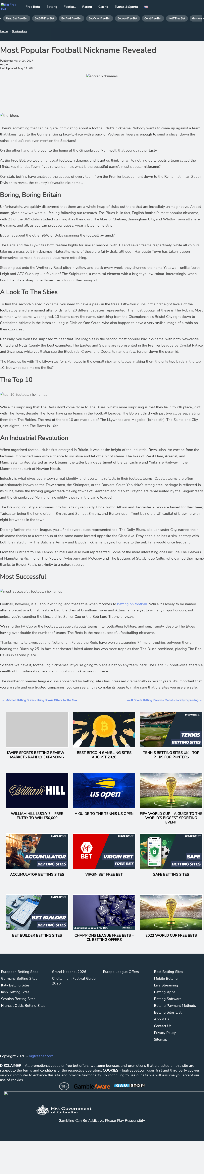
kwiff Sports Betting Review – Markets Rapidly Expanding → (164, 700)
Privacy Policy (165, 1032)
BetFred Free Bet (71, 18)
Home (4, 31)
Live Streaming (166, 985)
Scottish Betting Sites (18, 998)
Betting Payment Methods (175, 1005)
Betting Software (167, 998)
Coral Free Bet (152, 18)
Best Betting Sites (168, 971)
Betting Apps (165, 992)
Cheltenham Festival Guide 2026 (74, 981)
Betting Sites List (167, 1012)
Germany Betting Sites (19, 978)
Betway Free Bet (127, 18)
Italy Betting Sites (15, 985)
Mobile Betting (166, 978)
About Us (161, 1019)
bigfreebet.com (41, 1056)
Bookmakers (19, 31)
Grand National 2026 (69, 971)
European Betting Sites (19, 971)
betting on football (132, 604)
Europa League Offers (121, 971)
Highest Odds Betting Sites (23, 1005)
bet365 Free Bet (44, 18)
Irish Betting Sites (15, 992)
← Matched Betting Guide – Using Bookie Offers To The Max (39, 700)
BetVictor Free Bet (99, 18)
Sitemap (160, 1039)
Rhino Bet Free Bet (16, 18)
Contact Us (163, 1026)
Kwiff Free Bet (177, 18)
